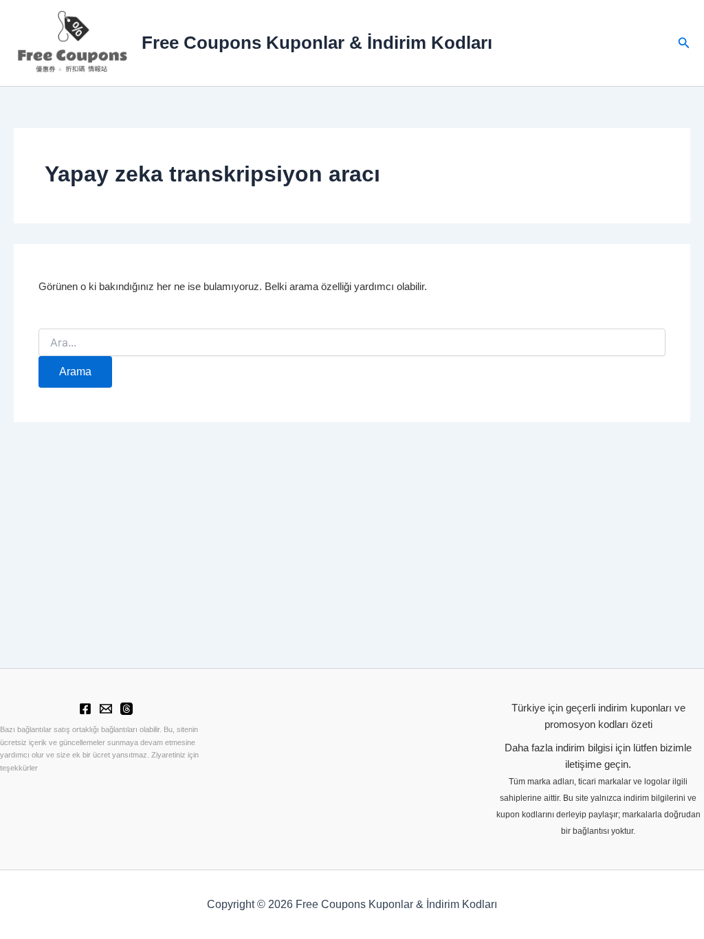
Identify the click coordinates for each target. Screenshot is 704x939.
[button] (684, 43)
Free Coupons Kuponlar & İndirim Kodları (317, 42)
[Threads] (126, 709)
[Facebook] (85, 709)
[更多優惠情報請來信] (106, 709)
